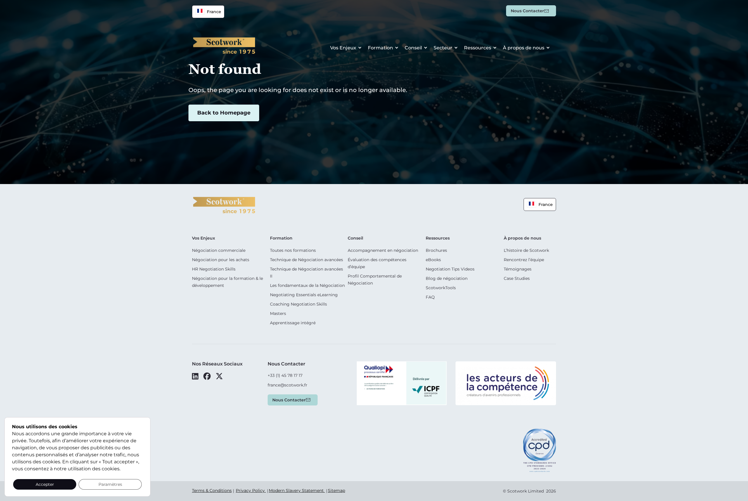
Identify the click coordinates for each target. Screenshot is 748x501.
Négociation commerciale (218, 250)
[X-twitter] (219, 376)
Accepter (45, 484)
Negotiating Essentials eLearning (304, 294)
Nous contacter (527, 10)
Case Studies (517, 278)
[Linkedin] (195, 376)
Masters (278, 313)
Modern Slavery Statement (297, 490)
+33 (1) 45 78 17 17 (285, 375)
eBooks (433, 259)
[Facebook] (207, 376)
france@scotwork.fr (287, 385)
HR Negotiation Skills (214, 269)
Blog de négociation (447, 278)
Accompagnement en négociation (383, 250)
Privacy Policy (251, 490)
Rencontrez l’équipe (524, 259)
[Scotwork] (224, 204)
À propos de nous (523, 48)
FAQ (430, 297)
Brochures (436, 250)
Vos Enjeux (343, 48)
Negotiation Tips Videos (450, 269)
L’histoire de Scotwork (526, 250)
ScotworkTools (441, 287)
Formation (380, 48)
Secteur (443, 48)
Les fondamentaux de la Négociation (307, 285)
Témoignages (517, 269)
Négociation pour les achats (220, 259)
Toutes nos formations (293, 250)
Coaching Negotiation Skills (298, 304)
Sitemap (336, 490)
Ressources (477, 48)
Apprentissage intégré (293, 322)
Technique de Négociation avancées (306, 259)
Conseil (413, 48)
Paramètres (110, 484)
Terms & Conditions (212, 490)
